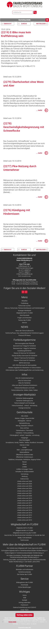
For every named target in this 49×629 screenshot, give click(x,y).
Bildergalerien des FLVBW (24, 582)
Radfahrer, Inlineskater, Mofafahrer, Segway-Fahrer (24, 459)
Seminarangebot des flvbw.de (24, 343)
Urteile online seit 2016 (24, 505)
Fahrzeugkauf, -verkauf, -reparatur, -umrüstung (24, 435)
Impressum (24, 605)
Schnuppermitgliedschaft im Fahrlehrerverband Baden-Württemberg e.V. (24, 550)
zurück (24, 24)
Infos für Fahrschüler (24, 380)
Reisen (24, 462)
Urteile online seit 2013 (24, 513)
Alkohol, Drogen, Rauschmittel (24, 418)
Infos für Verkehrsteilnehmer (24, 378)
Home (25, 595)
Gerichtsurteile (24, 20)
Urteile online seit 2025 (24, 484)
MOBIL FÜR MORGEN (24, 538)
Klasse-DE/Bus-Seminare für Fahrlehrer (24, 355)
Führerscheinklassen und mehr (25, 388)
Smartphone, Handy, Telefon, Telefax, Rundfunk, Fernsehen (24, 442)
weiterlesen (41, 24)
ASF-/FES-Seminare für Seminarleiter (24, 365)
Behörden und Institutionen (24, 569)
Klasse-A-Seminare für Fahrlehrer (24, 360)
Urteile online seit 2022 (24, 491)
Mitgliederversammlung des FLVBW (24, 533)
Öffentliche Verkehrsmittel (24, 454)
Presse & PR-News (24, 335)
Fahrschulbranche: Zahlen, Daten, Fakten (24, 390)
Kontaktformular (26, 276)
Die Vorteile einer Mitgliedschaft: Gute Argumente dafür (24, 548)
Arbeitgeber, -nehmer (24, 421)
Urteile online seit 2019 (24, 498)
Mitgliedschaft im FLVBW (24, 313)
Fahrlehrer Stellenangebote (24, 398)
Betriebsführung (24, 423)
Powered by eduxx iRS (24, 627)
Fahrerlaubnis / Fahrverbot (24, 430)
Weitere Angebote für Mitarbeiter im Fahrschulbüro (24, 367)
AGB (24, 597)
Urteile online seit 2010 (24, 520)
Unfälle (24, 467)
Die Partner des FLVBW (24, 574)
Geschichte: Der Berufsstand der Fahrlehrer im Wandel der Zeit (24, 535)
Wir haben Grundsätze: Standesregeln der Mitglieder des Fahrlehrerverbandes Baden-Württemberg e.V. (24, 556)
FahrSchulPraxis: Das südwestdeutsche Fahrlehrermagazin (24, 333)
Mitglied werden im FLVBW (24, 530)
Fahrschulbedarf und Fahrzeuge (24, 403)
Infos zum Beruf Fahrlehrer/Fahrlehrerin (24, 385)
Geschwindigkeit (24, 440)
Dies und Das (24, 428)
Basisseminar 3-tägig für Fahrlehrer (24, 346)
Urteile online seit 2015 (24, 508)
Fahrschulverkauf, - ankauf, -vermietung (24, 405)
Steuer (24, 464)
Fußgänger (24, 438)
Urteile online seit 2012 (24, 515)
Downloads (24, 585)
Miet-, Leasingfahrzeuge (24, 450)
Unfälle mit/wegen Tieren (24, 469)
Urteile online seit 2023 (24, 488)
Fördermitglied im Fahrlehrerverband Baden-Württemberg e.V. (24, 553)
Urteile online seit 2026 (24, 481)
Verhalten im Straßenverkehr (24, 471)
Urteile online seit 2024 (24, 486)
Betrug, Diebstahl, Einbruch (24, 425)
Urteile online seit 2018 (24, 500)
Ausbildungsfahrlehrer (24, 351)
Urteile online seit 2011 (24, 517)
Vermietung (24, 474)
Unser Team (24, 610)
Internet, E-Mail (24, 445)
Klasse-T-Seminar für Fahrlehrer (24, 358)
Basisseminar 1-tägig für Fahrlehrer (24, 348)
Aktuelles (24, 301)
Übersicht (8, 24)
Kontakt (24, 600)
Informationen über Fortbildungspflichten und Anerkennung (24, 370)
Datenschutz (24, 479)
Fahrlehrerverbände (24, 572)
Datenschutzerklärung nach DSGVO (24, 607)
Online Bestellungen (24, 587)
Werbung (24, 476)
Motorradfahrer (24, 452)
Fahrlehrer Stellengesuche (24, 400)
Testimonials (24, 540)
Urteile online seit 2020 (24, 496)
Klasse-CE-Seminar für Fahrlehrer (24, 353)
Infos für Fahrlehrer (24, 383)
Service (24, 322)
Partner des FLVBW (24, 320)
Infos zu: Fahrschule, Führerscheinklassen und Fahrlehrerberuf (24, 308)
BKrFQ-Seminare (24, 363)
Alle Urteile (24, 416)
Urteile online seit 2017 (24, 503)
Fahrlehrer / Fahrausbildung (24, 433)
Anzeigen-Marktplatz (24, 310)
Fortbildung (24, 303)
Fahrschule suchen (24, 305)
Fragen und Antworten (24, 318)
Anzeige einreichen (24, 408)
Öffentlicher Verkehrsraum (24, 457)
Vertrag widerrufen (24, 602)
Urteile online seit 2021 (24, 493)
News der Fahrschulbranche (24, 330)
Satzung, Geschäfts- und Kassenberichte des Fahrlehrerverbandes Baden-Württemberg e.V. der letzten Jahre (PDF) (24, 560)
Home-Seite (12, 622)
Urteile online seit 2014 (24, 510)
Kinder (24, 447)
